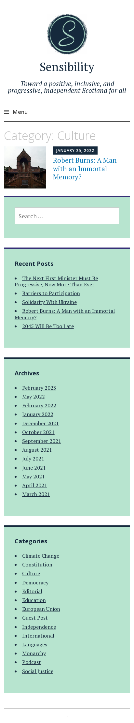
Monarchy (34, 653)
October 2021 (38, 432)
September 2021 (41, 440)
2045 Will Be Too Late (48, 326)
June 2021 (34, 467)
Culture (31, 573)
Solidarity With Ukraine (49, 302)
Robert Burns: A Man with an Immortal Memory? (85, 168)
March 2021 (36, 494)
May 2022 (33, 396)
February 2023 (39, 387)
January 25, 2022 (75, 150)
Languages (34, 644)
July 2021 (33, 458)
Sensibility (67, 66)
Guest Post (35, 617)
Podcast (31, 662)
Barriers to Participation (51, 293)
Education (34, 600)
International (38, 635)
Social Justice (37, 671)
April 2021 (34, 485)
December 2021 (40, 423)
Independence (39, 626)
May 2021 (33, 476)
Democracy (35, 582)
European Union (41, 608)
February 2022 (39, 405)
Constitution (37, 564)
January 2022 (37, 414)
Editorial (32, 591)
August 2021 (37, 449)
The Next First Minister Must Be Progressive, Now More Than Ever (56, 281)
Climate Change (40, 555)
